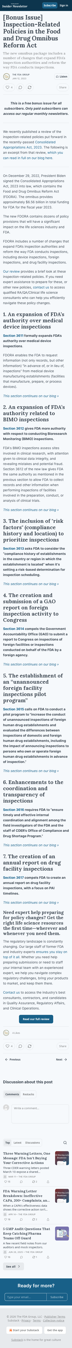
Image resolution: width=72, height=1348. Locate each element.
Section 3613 (13, 548)
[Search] (65, 1143)
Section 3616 (13, 810)
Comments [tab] (12, 1094)
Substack (17, 1340)
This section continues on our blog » (31, 396)
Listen (63, 76)
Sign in (64, 5)
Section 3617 (13, 878)
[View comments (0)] (20, 87)
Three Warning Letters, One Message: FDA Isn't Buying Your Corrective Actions (26, 1158)
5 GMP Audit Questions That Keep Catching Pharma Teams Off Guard (26, 1233)
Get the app (55, 1330)
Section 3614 (13, 629)
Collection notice (53, 1320)
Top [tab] (7, 1142)
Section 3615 (13, 709)
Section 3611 (13, 336)
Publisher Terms (54, 1316)
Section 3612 (13, 428)
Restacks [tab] (28, 1094)
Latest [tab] (18, 1142)
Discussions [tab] (32, 1142)
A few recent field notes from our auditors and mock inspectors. (25, 1245)
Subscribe (50, 5)
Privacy (26, 1320)
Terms (37, 1320)
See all (11, 1266)
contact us (41, 287)
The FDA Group (21, 74)
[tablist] (19, 1094)
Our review (11, 271)
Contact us (11, 992)
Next (59, 1059)
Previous (15, 1059)
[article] (36, 1167)
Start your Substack (26, 1330)
